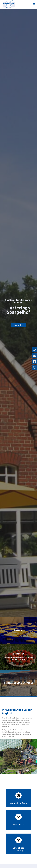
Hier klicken (18, 630)
